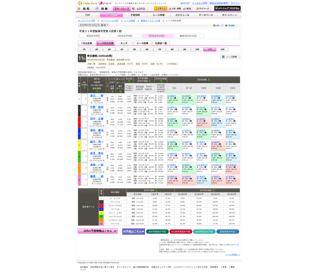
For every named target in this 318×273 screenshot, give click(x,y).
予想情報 (135, 15)
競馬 (85, 8)
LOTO (140, 8)
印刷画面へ (231, 25)
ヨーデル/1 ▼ (97, 137)
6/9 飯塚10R (172, 107)
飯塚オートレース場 (150, 20)
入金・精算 (175, 8)
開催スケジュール (182, 15)
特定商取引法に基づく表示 (102, 267)
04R (122, 49)
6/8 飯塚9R (186, 107)
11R (210, 49)
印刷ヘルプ (219, 25)
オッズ (124, 43)
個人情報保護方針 (141, 267)
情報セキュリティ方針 (161, 267)
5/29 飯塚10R (216, 165)
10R (197, 49)
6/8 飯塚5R (186, 130)
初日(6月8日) (93, 36)
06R (147, 49)
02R (96, 49)
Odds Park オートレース (95, 3)
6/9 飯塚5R (171, 119)
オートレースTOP (109, 20)
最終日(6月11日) (188, 36)
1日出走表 (87, 43)
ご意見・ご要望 (228, 267)
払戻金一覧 (161, 43)
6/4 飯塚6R (215, 130)
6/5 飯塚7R (201, 142)
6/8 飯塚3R (186, 165)
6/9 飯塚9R (171, 130)
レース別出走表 (105, 43)
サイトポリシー (124, 267)
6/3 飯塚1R (230, 130)
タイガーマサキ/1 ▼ (97, 126)
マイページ (203, 8)
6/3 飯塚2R (230, 153)
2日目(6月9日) (124, 36)
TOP (88, 15)
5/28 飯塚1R (230, 96)
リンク (83, 270)
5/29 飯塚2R (216, 96)
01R (84, 49)
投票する (160, 8)
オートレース (122, 8)
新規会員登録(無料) (219, 3)
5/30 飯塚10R (202, 165)
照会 (187, 8)
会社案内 (84, 267)
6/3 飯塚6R (230, 176)
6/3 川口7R (215, 107)
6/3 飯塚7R (230, 142)
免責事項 (214, 267)
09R (185, 49)
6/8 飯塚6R (186, 119)
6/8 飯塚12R (187, 142)
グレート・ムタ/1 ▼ (97, 149)
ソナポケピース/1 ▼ (97, 172)
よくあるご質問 (199, 3)
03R (109, 49)
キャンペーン (229, 15)
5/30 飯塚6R (201, 96)
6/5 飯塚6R (201, 119)
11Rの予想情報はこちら (97, 230)
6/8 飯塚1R (186, 153)
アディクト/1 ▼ (97, 114)
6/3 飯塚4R (230, 119)
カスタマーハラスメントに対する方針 (191, 267)
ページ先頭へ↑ (232, 254)
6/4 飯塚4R (215, 119)
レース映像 (158, 15)
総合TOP (185, 3)
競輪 (103, 8)
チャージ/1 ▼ (97, 183)
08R (172, 49)
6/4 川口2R (201, 107)
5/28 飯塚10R (231, 165)
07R (159, 49)
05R (134, 49)
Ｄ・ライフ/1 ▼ (97, 103)
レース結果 (142, 43)
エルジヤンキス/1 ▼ (97, 160)
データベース (206, 15)
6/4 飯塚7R (215, 153)
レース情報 (111, 15)
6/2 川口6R (230, 107)
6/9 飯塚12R (172, 176)
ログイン (235, 3)
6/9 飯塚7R (171, 96)
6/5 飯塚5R (201, 130)
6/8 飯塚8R (186, 96)
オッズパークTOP (86, 20)
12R (222, 49)
